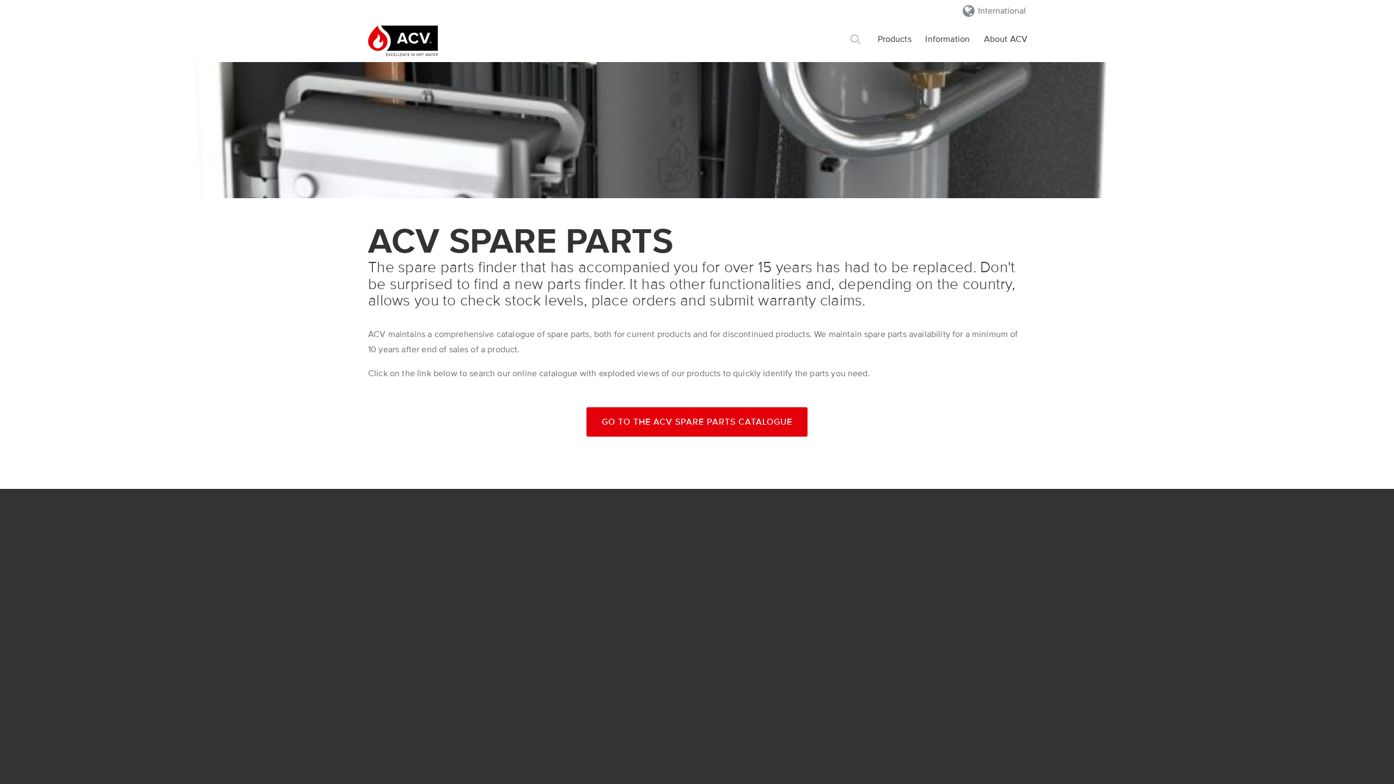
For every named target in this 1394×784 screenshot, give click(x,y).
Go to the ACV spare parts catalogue (697, 421)
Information (947, 39)
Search (855, 39)
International (1002, 10)
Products (895, 39)
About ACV (1006, 39)
